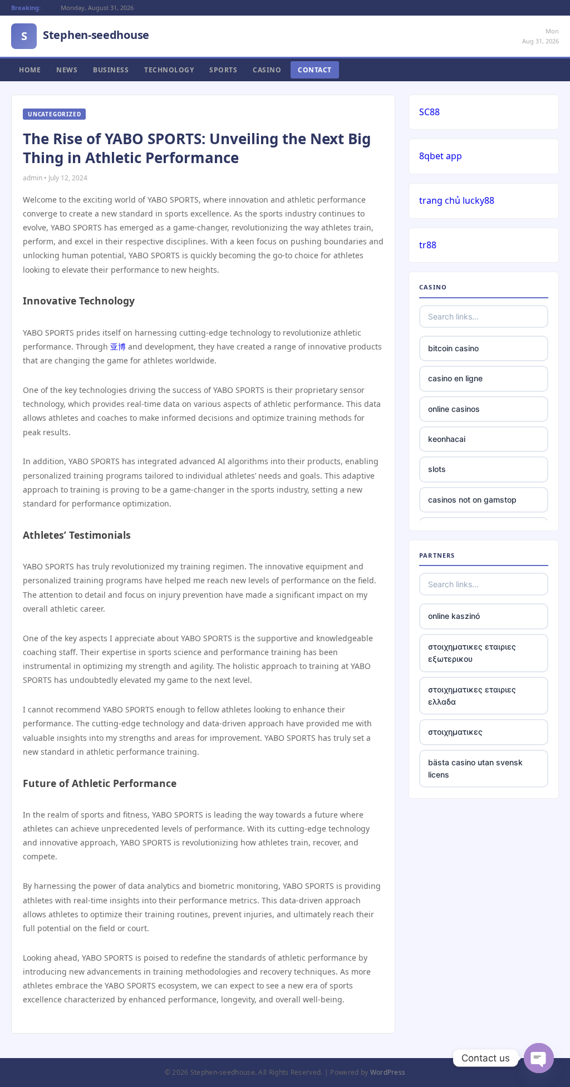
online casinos (454, 409)
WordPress (388, 1072)
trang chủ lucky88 (456, 200)
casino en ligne (455, 378)
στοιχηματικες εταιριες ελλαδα (472, 695)
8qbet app (440, 156)
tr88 (427, 245)
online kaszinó (454, 616)
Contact (315, 70)
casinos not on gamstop (472, 499)
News (66, 70)
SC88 (429, 112)
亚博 (118, 346)
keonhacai (446, 439)
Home (30, 70)
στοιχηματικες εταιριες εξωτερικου (472, 652)
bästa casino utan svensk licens (475, 768)
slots (437, 469)
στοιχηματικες (455, 731)
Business (111, 70)
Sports (223, 70)
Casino (267, 70)
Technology (169, 70)
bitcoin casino (453, 348)
